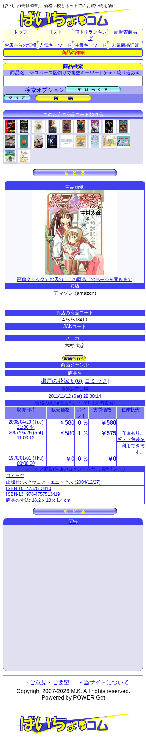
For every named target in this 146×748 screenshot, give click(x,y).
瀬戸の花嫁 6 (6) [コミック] (75, 381)
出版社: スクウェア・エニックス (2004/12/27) (53, 482)
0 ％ (83, 423)
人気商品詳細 (125, 45)
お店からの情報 (20, 45)
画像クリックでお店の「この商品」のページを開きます (74, 279)
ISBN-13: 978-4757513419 (33, 494)
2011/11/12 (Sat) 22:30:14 (75, 396)
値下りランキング (90, 35)
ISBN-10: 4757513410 (28, 488)
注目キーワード (90, 45)
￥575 (108, 433)
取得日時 (26, 409)
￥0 (70, 459)
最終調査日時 (75, 389)
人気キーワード (55, 45)
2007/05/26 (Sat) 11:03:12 (26, 435)
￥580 (66, 423)
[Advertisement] (73, 598)
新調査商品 (125, 32)
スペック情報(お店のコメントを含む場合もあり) (75, 469)
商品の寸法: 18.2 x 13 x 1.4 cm (38, 500)
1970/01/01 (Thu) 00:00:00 (26, 460)
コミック (15, 475)
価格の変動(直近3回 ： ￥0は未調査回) (75, 402)
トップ (20, 32)
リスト (55, 32)
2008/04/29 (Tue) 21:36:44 (26, 424)
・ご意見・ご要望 (46, 682)
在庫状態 (130, 409)
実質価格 (102, 409)
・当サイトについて (103, 682)
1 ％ (83, 433)
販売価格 (60, 409)
